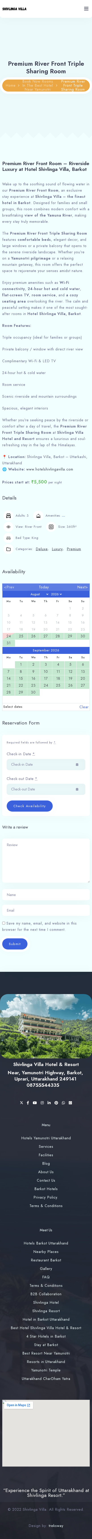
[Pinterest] (57, 1102)
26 (33, 636)
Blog (46, 1163)
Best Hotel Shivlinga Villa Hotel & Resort (46, 1327)
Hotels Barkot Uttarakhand (46, 1243)
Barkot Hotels (46, 1188)
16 (33, 678)
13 (83, 671)
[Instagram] (43, 1102)
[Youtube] (35, 1102)
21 (9, 685)
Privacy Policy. (46, 1197)
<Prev (9, 587)
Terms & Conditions (46, 1205)
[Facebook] (29, 1102)
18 (58, 678)
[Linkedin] (50, 1102)
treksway (56, 1525)
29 (70, 636)
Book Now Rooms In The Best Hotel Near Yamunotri (37, 86)
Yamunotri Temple (46, 1370)
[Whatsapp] (64, 1102)
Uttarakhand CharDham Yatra (46, 1378)
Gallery (46, 1268)
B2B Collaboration (46, 1294)
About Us (46, 1172)
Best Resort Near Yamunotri (46, 1353)
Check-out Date (22, 778)
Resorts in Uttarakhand (46, 1361)
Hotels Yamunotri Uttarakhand (46, 1138)
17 (46, 678)
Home (11, 86)
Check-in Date (21, 754)
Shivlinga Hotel (46, 1302)
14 (9, 678)
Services (46, 1146)
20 (83, 678)
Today (44, 587)
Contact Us (46, 1180)
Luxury (57, 549)
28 (58, 636)
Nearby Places (46, 1251)
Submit (15, 943)
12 (71, 671)
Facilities (46, 1155)
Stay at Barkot (46, 1344)
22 (21, 685)
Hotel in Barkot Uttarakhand (46, 1319)
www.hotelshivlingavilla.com (49, 469)
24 (8, 636)
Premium (74, 549)
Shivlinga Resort (46, 1311)
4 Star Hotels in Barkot (46, 1336)
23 (33, 685)
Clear (84, 707)
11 (58, 671)
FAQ (46, 1277)
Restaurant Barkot (46, 1260)
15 (21, 678)
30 (83, 636)
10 (46, 671)
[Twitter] (22, 1102)
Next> (82, 587)
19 (71, 678)
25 (21, 636)
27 (46, 636)
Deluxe (42, 549)
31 (9, 643)
